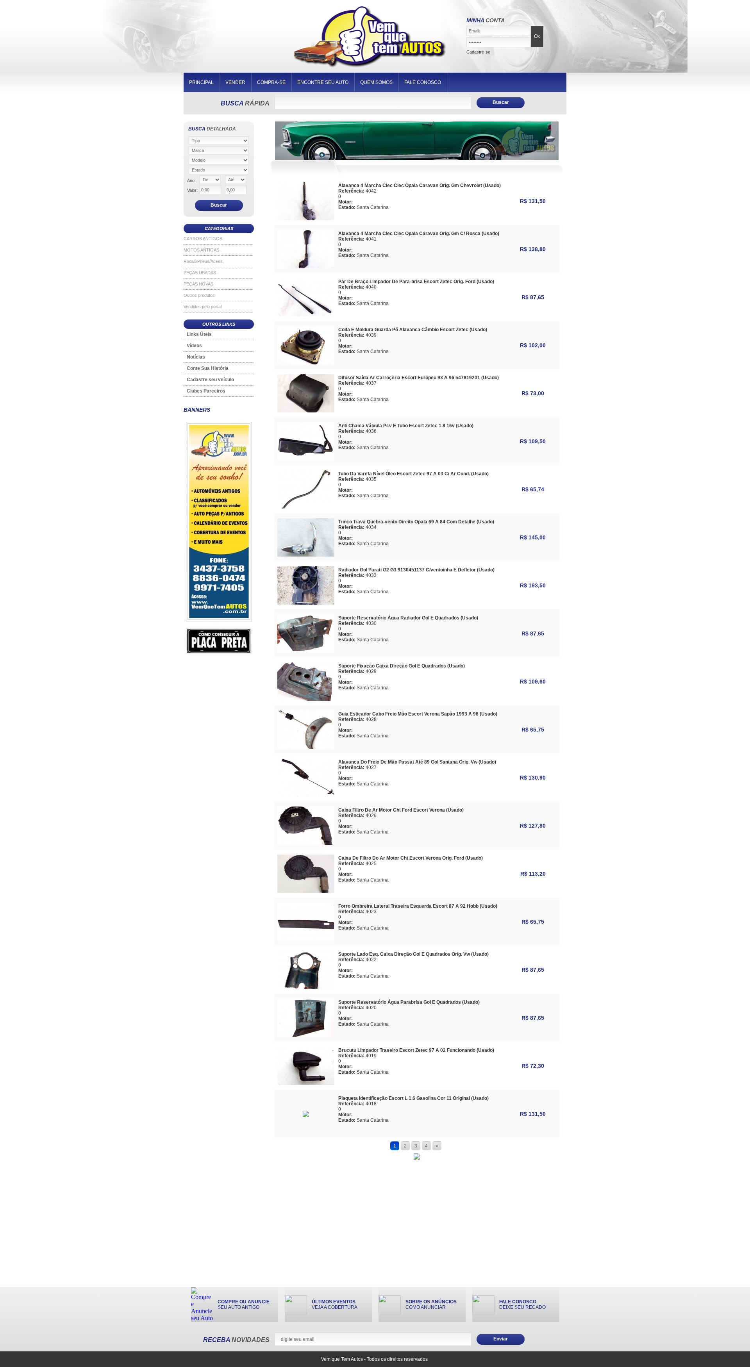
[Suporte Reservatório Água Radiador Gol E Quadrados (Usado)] (305, 650)
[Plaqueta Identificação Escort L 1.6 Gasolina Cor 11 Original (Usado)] (306, 1115)
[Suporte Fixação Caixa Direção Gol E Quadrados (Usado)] (305, 698)
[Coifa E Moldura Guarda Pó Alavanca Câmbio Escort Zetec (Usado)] (305, 362)
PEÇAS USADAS (200, 272)
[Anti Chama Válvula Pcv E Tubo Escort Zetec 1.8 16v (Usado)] (305, 458)
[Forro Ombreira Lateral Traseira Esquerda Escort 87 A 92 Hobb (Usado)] (305, 938)
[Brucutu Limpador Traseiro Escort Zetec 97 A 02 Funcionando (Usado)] (305, 1083)
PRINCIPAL (201, 82)
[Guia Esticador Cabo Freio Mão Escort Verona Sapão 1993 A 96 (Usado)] (305, 746)
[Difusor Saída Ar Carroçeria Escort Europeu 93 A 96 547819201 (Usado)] (305, 410)
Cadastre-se (478, 52)
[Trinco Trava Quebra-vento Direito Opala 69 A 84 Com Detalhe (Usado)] (305, 554)
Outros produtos (199, 295)
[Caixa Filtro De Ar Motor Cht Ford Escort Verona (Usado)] (305, 842)
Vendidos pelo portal (202, 306)
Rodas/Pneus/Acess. (204, 261)
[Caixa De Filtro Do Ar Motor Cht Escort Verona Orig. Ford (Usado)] (305, 890)
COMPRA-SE (271, 82)
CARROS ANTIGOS (203, 238)
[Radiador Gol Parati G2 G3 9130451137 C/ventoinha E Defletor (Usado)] (305, 602)
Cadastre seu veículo (210, 379)
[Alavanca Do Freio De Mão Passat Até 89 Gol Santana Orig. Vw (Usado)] (305, 794)
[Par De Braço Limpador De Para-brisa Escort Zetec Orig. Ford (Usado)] (305, 314)
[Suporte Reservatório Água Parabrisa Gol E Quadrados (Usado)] (305, 1034)
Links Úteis (199, 334)
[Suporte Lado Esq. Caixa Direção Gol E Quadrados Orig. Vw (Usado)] (305, 986)
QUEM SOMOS (376, 82)
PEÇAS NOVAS (198, 284)
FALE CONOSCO (422, 82)
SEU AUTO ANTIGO (244, 1304)
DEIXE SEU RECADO (522, 1304)
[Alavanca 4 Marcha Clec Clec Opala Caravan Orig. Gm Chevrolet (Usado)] (305, 218)
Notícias (196, 357)
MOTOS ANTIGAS (201, 250)
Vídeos (194, 345)
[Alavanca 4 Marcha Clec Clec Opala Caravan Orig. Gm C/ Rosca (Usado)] (305, 266)
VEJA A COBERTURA (334, 1304)
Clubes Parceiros (206, 391)
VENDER (235, 82)
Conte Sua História (208, 368)
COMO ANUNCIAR (431, 1304)
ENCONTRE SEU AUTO (322, 82)
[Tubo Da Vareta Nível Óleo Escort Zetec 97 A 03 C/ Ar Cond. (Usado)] (305, 506)
